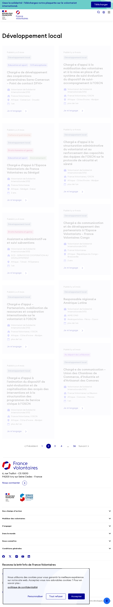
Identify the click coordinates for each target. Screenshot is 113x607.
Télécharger (101, 4)
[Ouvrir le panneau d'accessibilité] (107, 601)
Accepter (76, 596)
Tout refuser (56, 596)
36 (74, 446)
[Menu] (109, 12)
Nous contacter (11, 483)
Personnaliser (35, 596)
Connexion (103, 12)
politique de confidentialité (23, 587)
